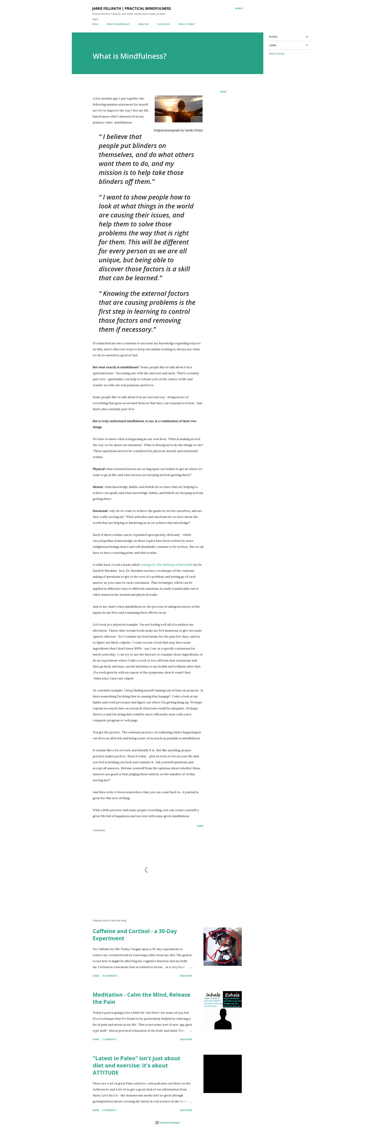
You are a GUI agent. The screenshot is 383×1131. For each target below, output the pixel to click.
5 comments (109, 1110)
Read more (186, 975)
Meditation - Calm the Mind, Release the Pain (141, 998)
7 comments (109, 1039)
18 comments (110, 975)
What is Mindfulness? (118, 24)
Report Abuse (276, 53)
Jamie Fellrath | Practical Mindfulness (131, 8)
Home (95, 24)
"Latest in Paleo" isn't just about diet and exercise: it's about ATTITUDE (136, 1065)
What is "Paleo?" (187, 24)
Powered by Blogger (169, 1122)
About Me (143, 24)
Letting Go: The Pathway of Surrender (166, 564)
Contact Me (163, 24)
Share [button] (223, 91)
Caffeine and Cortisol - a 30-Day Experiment (135, 934)
